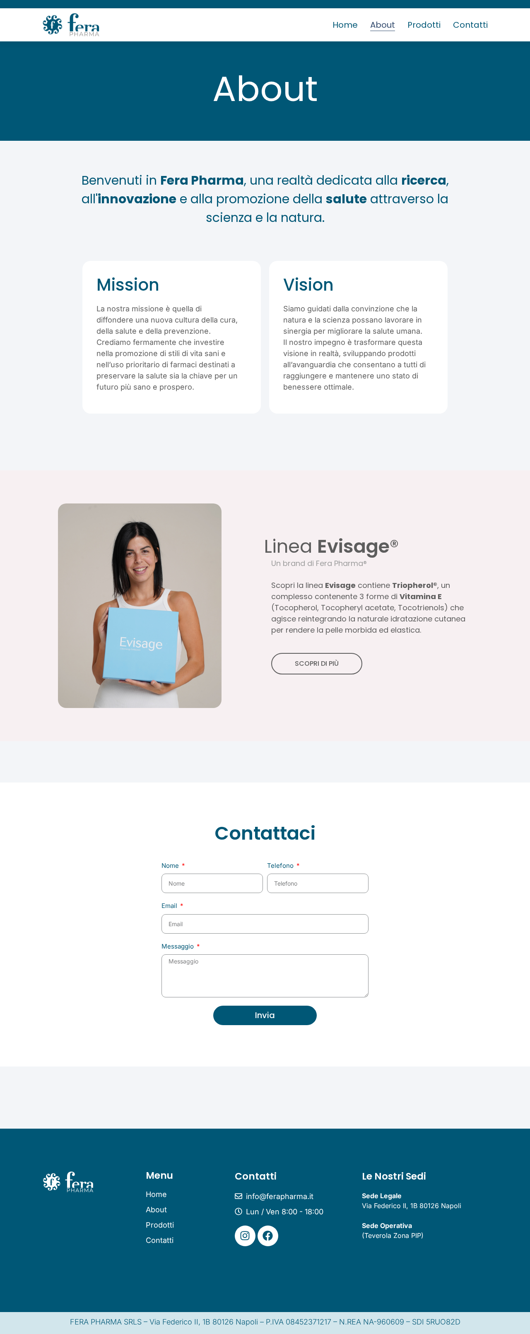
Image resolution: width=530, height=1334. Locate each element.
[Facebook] (268, 1236)
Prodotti (424, 25)
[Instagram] (245, 1236)
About (382, 25)
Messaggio (178, 946)
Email (170, 906)
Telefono (281, 865)
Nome (171, 865)
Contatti (470, 25)
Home (345, 25)
